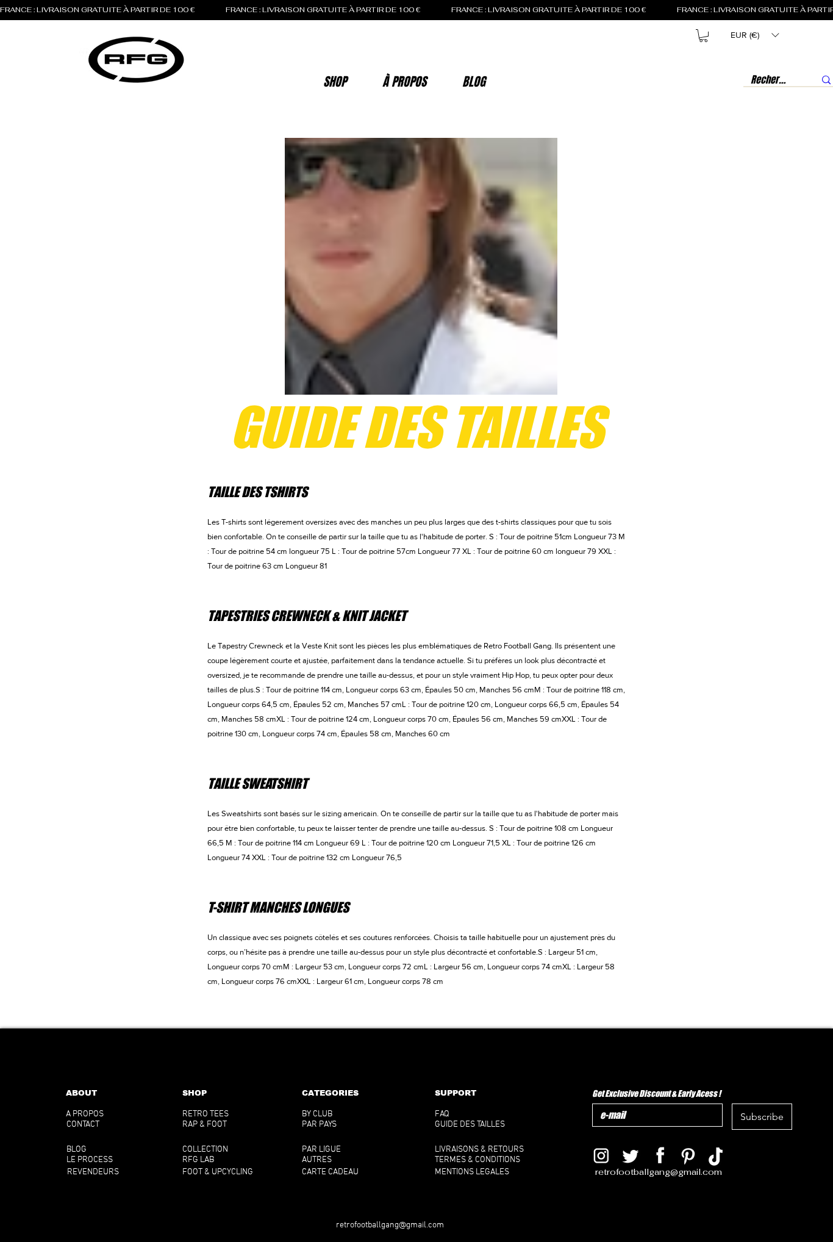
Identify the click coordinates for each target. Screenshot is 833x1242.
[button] (404, 81)
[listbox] (755, 35)
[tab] (416, 746)
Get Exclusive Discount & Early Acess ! (656, 1093)
